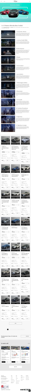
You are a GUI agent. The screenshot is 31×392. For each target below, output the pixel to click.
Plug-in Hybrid (27, 378)
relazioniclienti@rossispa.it (5, 378)
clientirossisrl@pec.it (4, 379)
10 (21, 329)
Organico (17, 378)
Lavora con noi (17, 383)
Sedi (16, 379)
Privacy (11, 378)
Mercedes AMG (27, 379)
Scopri (7, 160)
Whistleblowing (12, 379)
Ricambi (22, 380)
